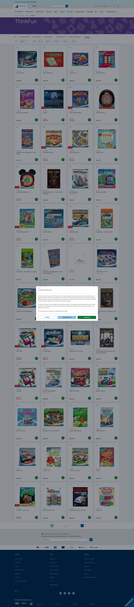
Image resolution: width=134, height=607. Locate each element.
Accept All (87, 317)
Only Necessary (67, 317)
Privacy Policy (59, 311)
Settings (47, 317)
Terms (66, 311)
